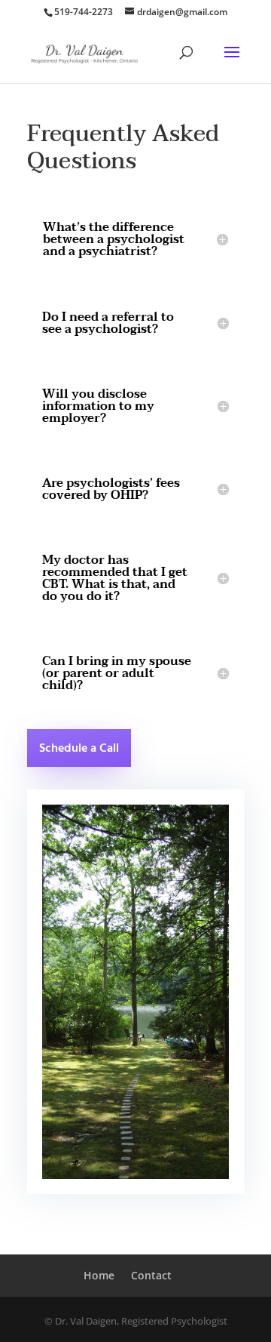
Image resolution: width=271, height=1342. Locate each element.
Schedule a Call (79, 749)
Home (99, 1275)
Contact (151, 1275)
